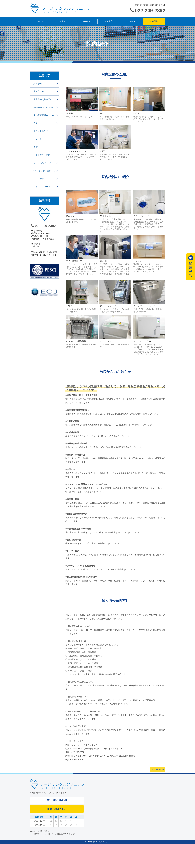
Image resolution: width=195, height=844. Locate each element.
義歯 (35, 123)
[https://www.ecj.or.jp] (44, 291)
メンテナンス (39, 179)
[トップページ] (73, 8)
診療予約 (154, 21)
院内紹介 (86, 21)
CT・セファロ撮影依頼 (44, 171)
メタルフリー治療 (41, 155)
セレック (37, 139)
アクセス (131, 21)
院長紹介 (64, 21)
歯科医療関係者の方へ (43, 115)
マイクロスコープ (41, 186)
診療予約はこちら (57, 809)
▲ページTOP (158, 769)
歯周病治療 (38, 91)
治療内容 (109, 21)
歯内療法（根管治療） (43, 99)
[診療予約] (190, 266)
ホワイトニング (40, 131)
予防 (35, 147)
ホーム (41, 21)
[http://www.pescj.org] (44, 271)
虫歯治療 (37, 83)
